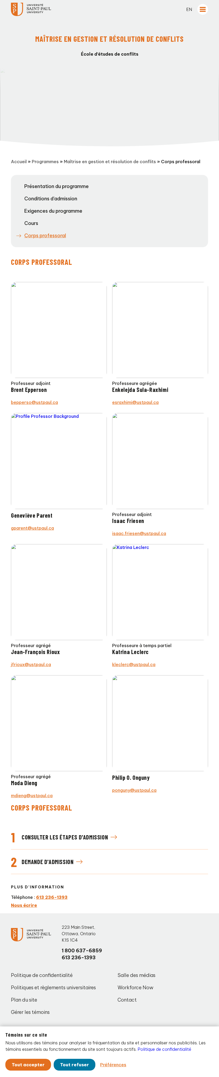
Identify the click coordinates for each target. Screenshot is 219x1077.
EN (189, 9)
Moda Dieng (24, 782)
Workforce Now (135, 987)
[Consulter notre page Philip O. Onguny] (160, 723)
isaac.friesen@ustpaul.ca (139, 533)
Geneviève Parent (32, 515)
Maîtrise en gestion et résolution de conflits (110, 161)
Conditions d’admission (50, 199)
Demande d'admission (47, 861)
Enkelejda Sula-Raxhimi (140, 389)
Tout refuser (74, 1064)
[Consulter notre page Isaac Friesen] (160, 461)
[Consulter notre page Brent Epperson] (59, 330)
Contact (127, 1000)
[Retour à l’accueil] (31, 9)
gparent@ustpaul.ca (32, 528)
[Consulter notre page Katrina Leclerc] (160, 592)
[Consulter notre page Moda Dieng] (59, 723)
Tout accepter (28, 1064)
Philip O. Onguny (131, 777)
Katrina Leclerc (130, 651)
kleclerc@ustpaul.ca (133, 664)
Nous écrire (24, 905)
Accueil (19, 161)
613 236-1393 (52, 897)
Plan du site (24, 1000)
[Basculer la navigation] (202, 9)
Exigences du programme (53, 211)
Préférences (113, 1064)
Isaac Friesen (128, 520)
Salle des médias (136, 975)
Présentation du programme (56, 186)
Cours (31, 223)
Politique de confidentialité (42, 975)
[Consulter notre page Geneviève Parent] (59, 461)
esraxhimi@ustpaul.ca (135, 402)
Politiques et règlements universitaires (53, 987)
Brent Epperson (29, 389)
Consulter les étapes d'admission (65, 837)
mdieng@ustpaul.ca (32, 795)
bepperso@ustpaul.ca (34, 402)
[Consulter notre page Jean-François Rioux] (59, 592)
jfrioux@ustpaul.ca (31, 664)
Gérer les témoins (30, 1012)
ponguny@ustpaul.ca (134, 790)
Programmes (45, 161)
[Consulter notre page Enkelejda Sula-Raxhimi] (160, 330)
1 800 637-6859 (82, 951)
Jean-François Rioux (35, 651)
